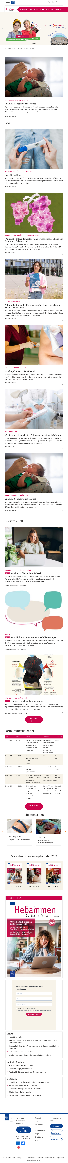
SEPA (36, 1140)
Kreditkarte (39, 1137)
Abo (52, 9)
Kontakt (56, 1126)
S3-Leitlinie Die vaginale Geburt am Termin (25, 1089)
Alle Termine (33, 805)
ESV (6, 48)
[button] (34, 30)
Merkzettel (58, 9)
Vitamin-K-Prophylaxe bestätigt (20, 103)
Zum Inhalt (33, 718)
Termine (42, 9)
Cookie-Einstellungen (34, 1160)
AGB (23, 1157)
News (30, 9)
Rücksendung (39, 1124)
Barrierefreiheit (50, 1157)
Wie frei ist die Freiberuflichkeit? (27, 573)
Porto (36, 1121)
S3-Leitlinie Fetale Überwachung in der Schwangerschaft (30, 1082)
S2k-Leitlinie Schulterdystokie (20, 1092)
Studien (36, 9)
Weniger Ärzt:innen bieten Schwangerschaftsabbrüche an (33, 435)
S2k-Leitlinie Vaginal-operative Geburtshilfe (25, 1095)
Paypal (37, 1134)
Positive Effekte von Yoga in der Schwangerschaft (27, 1072)
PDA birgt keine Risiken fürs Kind (21, 371)
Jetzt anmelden (24, 1130)
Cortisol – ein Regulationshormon (27, 701)
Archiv (47, 9)
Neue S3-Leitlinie (13, 175)
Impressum (60, 1157)
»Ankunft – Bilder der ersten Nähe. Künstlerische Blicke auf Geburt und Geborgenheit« (34, 240)
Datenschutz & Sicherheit (35, 1157)
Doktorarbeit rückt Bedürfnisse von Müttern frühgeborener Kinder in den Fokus (33, 306)
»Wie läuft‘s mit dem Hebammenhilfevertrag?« (33, 637)
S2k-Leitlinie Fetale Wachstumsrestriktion (24, 1085)
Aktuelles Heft (24, 9)
